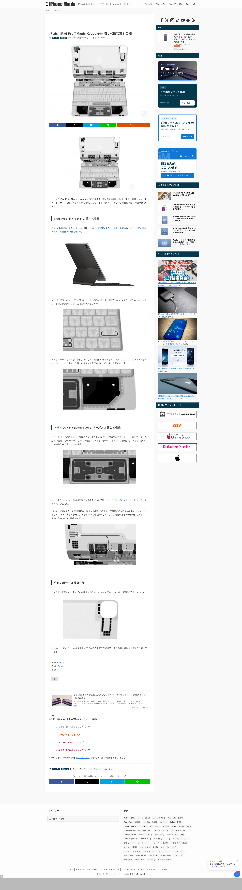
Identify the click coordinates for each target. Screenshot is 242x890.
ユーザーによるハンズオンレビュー (123, 500)
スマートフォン (149, 847)
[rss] (193, 20)
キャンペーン (160, 843)
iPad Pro (55, 38)
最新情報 (63, 38)
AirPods (129, 818)
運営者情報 (80, 869)
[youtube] (182, 20)
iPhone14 (178, 830)
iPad (155, 826)
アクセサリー (162, 839)
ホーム (70, 869)
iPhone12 (145, 830)
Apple (61, 666)
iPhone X (145, 835)
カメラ (143, 843)
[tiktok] (177, 20)
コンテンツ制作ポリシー (109, 869)
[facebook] (161, 20)
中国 (128, 855)
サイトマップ (152, 869)
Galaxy (176, 822)
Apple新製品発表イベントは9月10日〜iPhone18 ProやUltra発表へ (184, 218)
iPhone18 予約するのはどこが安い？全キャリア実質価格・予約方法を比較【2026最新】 (110, 696)
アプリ (129, 843)
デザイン (149, 851)
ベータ (178, 851)
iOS (143, 826)
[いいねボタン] (54, 679)
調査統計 (164, 860)
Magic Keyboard (95, 769)
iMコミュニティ (82, 758)
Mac (159, 835)
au (163, 822)
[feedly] (188, 20)
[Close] (1, 876)
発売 (139, 860)
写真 (105, 769)
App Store (150, 822)
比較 (178, 855)
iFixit (61, 662)
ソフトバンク (168, 847)
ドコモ (164, 851)
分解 (110, 769)
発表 (151, 860)
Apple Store (175, 818)
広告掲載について (167, 869)
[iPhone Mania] (60, 4)
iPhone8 (129, 830)
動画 (153, 855)
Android (144, 818)
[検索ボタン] (194, 4)
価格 (141, 855)
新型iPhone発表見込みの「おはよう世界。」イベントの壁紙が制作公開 (184, 230)
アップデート (181, 839)
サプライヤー (179, 843)
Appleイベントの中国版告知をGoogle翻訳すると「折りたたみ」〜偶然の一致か (184, 242)
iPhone (185, 826)
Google (130, 826)
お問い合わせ (92, 869)
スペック (130, 847)
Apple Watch (132, 822)
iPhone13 (161, 830)
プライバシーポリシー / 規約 (133, 869)
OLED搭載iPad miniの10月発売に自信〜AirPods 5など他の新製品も (184, 207)
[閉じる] (237, 860)
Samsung (131, 839)
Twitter (145, 839)
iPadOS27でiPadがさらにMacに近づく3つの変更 (183, 194)
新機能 (166, 855)
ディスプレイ (132, 851)
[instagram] (172, 20)
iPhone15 (130, 835)
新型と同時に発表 (111, 228)
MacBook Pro (175, 835)
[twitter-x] (167, 20)
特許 (128, 860)
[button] (57, 125)
